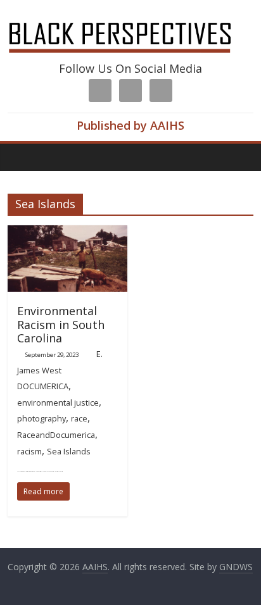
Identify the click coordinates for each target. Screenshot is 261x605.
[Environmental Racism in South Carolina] (67, 233)
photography (41, 418)
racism (29, 451)
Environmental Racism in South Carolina (61, 324)
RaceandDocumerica (56, 434)
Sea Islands (69, 451)
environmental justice (58, 402)
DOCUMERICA (42, 386)
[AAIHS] (130, 20)
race (79, 418)
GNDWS (236, 567)
